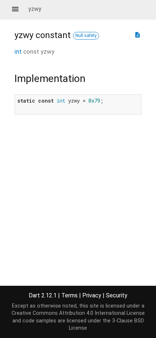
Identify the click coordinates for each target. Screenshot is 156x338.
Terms (69, 295)
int (18, 51)
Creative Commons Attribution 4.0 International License (78, 313)
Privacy (91, 295)
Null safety (86, 35)
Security (116, 295)
